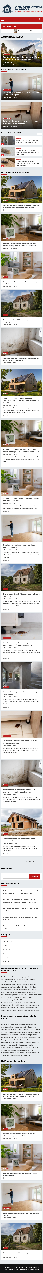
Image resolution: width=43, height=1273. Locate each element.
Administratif (6, 638)
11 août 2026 (14, 126)
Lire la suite (6, 416)
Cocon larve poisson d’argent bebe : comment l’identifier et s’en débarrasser (28, 141)
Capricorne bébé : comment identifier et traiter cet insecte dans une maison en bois (28, 163)
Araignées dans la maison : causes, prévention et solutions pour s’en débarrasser (20, 59)
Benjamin (6, 65)
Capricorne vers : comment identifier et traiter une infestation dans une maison (27, 152)
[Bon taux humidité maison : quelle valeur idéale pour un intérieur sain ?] (21, 265)
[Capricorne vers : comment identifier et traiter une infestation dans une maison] (8, 151)
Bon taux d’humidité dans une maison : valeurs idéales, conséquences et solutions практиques (19, 901)
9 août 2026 (14, 843)
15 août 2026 (14, 97)
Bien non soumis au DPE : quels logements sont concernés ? (19, 927)
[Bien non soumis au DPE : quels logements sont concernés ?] (21, 303)
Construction (6, 89)
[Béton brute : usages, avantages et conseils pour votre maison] (21, 675)
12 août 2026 (14, 647)
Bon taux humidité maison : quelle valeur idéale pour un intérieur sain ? (21, 909)
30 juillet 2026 (14, 65)
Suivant (31, 861)
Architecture (6, 54)
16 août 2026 (14, 210)
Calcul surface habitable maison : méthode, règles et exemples (21, 918)
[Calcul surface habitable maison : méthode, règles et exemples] (21, 86)
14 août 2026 (14, 324)
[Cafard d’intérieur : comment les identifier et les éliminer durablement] (21, 115)
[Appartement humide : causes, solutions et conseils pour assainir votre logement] (21, 342)
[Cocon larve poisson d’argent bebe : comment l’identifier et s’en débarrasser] (8, 140)
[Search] (39, 19)
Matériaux (18, 137)
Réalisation (7, 962)
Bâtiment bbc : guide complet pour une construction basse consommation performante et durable (21, 400)
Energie (5, 200)
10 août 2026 (14, 362)
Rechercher (6, 869)
